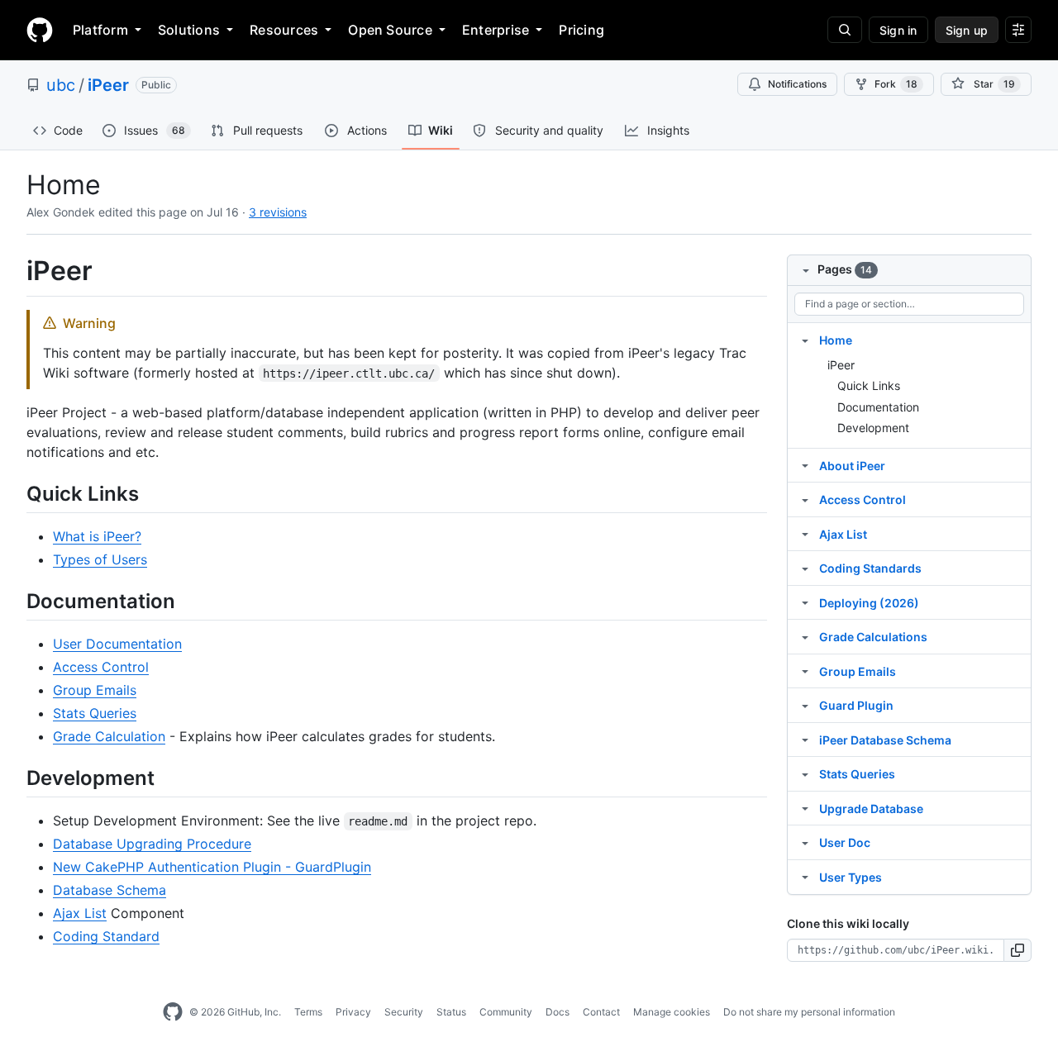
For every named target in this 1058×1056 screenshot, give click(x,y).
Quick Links (868, 385)
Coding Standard (106, 936)
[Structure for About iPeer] (805, 465)
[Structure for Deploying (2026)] (805, 602)
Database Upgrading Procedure (152, 843)
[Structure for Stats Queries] (805, 773)
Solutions (189, 29)
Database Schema (109, 890)
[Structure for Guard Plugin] (805, 705)
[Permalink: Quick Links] (14, 493)
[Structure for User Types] (805, 876)
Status (451, 1012)
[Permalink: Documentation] (14, 600)
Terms (308, 1012)
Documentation (878, 407)
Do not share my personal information (809, 1012)
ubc (60, 85)
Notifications (797, 84)
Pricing (581, 29)
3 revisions (278, 212)
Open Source (390, 29)
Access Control (101, 667)
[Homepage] (39, 30)
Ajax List (80, 913)
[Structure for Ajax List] (805, 534)
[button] (1018, 950)
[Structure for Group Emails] (805, 671)
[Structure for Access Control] (805, 499)
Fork (896, 84)
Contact (601, 1012)
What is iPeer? (97, 536)
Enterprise (495, 29)
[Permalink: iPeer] (14, 271)
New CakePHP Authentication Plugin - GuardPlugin (212, 867)
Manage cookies (671, 1012)
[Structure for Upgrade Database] (805, 808)
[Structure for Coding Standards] (805, 567)
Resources (284, 29)
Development (873, 428)
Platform (100, 29)
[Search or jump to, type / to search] (844, 30)
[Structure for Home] (805, 339)
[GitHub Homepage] (173, 1012)
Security (403, 1012)
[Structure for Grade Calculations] (805, 636)
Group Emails (94, 690)
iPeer (108, 85)
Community (505, 1012)
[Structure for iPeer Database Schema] (805, 739)
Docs (558, 1012)
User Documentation (117, 643)
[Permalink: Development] (14, 777)
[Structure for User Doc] (805, 842)
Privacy (353, 1012)
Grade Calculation (109, 736)
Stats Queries (94, 713)
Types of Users (100, 559)
